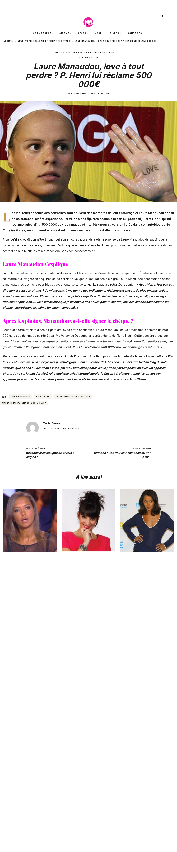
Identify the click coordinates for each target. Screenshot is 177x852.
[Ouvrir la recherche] (162, 16)
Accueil (8, 41)
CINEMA (64, 33)
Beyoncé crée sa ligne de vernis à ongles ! (50, 453)
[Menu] (171, 16)
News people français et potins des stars (44, 41)
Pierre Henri (43, 396)
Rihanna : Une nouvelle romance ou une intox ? (122, 453)
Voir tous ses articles (68, 429)
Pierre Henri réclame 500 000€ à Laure (24, 403)
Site (45, 429)
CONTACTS (134, 33)
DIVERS (114, 33)
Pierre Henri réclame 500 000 (73, 396)
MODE (98, 33)
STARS (82, 33)
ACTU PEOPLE (42, 33)
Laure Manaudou (20, 396)
